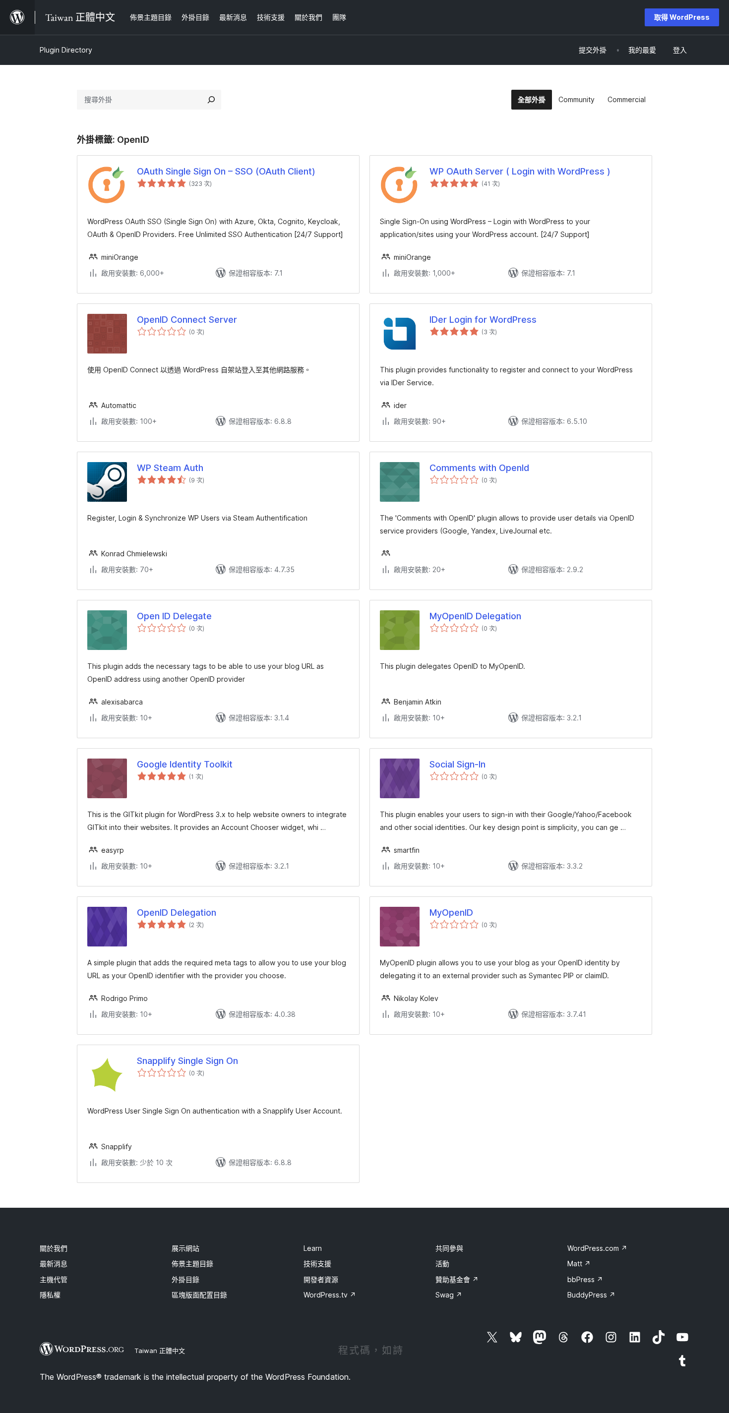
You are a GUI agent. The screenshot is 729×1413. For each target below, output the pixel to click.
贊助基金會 (457, 1279)
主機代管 (53, 1279)
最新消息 (53, 1263)
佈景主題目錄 (192, 1263)
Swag (448, 1295)
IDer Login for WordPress (483, 319)
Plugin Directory (66, 50)
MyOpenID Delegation (475, 616)
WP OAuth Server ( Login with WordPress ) (519, 171)
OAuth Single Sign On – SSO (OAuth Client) (226, 171)
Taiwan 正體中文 (159, 1350)
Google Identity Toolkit (185, 764)
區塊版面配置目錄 (199, 1295)
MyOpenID (451, 912)
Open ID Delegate (174, 616)
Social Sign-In (457, 764)
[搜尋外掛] (211, 100)
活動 (442, 1263)
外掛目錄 (185, 1279)
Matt (579, 1263)
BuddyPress (591, 1295)
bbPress (585, 1279)
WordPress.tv (330, 1295)
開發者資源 (321, 1279)
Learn (313, 1248)
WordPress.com (597, 1248)
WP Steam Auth (170, 468)
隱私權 (50, 1295)
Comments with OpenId (479, 468)
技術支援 (317, 1263)
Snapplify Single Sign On (187, 1061)
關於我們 (53, 1248)
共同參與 (449, 1248)
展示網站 (185, 1248)
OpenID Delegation (176, 912)
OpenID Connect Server (187, 319)
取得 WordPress (682, 17)
